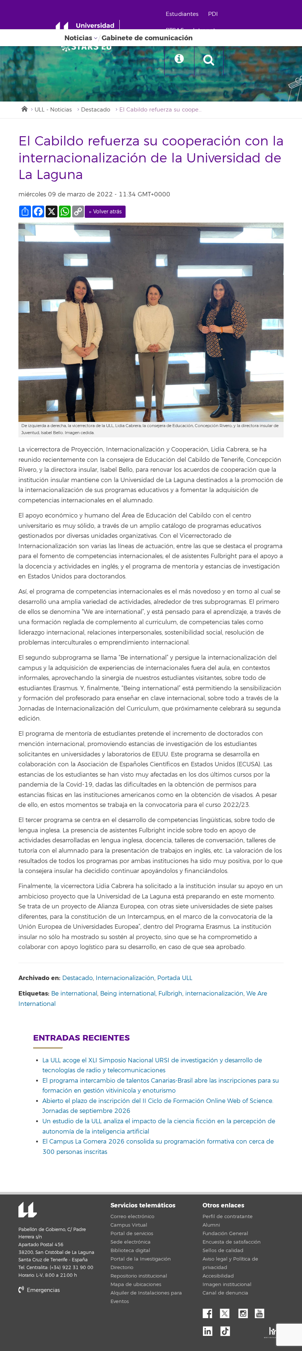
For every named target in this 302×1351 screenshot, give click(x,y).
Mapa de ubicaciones (135, 1285)
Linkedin (210, 1329)
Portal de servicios (131, 1234)
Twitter (227, 1311)
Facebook (210, 1311)
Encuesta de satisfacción (232, 1242)
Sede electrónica (130, 1242)
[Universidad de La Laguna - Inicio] (87, 29)
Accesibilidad (218, 1276)
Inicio (23, 108)
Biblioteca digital (130, 1251)
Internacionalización (125, 978)
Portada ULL (174, 978)
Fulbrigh (170, 993)
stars (73, 1315)
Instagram (245, 1311)
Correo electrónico (132, 1217)
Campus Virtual (128, 1225)
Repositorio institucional (138, 1276)
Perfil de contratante (228, 1217)
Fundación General (225, 1234)
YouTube (262, 1311)
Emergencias (42, 1290)
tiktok (227, 1329)
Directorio (121, 1268)
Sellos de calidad (223, 1251)
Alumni (211, 1225)
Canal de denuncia (225, 1293)
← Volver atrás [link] (105, 212)
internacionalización (214, 993)
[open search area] (209, 60)
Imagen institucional (227, 1285)
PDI (213, 14)
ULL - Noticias (53, 109)
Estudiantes (182, 14)
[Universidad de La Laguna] (88, 46)
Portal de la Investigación (140, 1259)
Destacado (95, 109)
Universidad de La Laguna (27, 1210)
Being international (127, 993)
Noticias (78, 38)
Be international (74, 993)
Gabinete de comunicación (147, 38)
